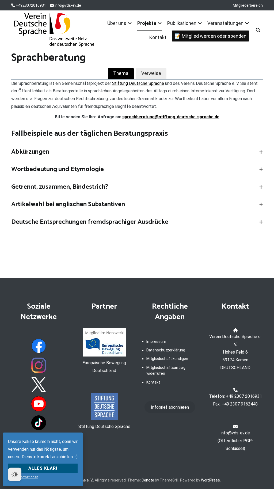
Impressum (156, 341)
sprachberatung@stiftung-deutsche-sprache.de (170, 116)
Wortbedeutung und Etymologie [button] (57, 169)
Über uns (116, 23)
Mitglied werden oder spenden (214, 36)
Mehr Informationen (23, 477)
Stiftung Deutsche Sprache (138, 83)
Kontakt (157, 37)
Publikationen (181, 23)
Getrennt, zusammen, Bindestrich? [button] (59, 187)
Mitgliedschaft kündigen (167, 359)
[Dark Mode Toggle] (14, 474)
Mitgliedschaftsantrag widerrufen (165, 370)
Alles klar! (42, 468)
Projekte (146, 23)
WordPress (210, 480)
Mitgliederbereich (248, 5)
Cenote (148, 480)
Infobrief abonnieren (170, 407)
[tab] (121, 73)
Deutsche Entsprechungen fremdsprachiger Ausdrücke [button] (89, 222)
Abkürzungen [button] (30, 152)
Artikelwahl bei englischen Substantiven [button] (68, 204)
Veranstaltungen (225, 23)
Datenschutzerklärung (165, 350)
